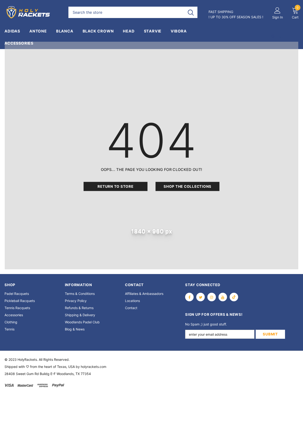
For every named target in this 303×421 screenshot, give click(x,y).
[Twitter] (200, 297)
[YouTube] (222, 297)
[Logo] (32, 12)
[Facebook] (189, 297)
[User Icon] (277, 10)
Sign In (277, 17)
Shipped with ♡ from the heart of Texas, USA (39, 367)
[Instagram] (211, 297)
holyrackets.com (93, 367)
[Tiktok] (234, 297)
